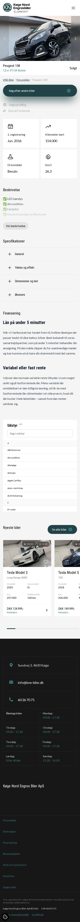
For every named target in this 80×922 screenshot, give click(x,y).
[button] (75, 38)
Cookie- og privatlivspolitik (16, 914)
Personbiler (23, 79)
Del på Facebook (19, 110)
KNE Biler (8, 79)
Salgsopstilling (17, 104)
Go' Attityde (38, 914)
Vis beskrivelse (15, 226)
